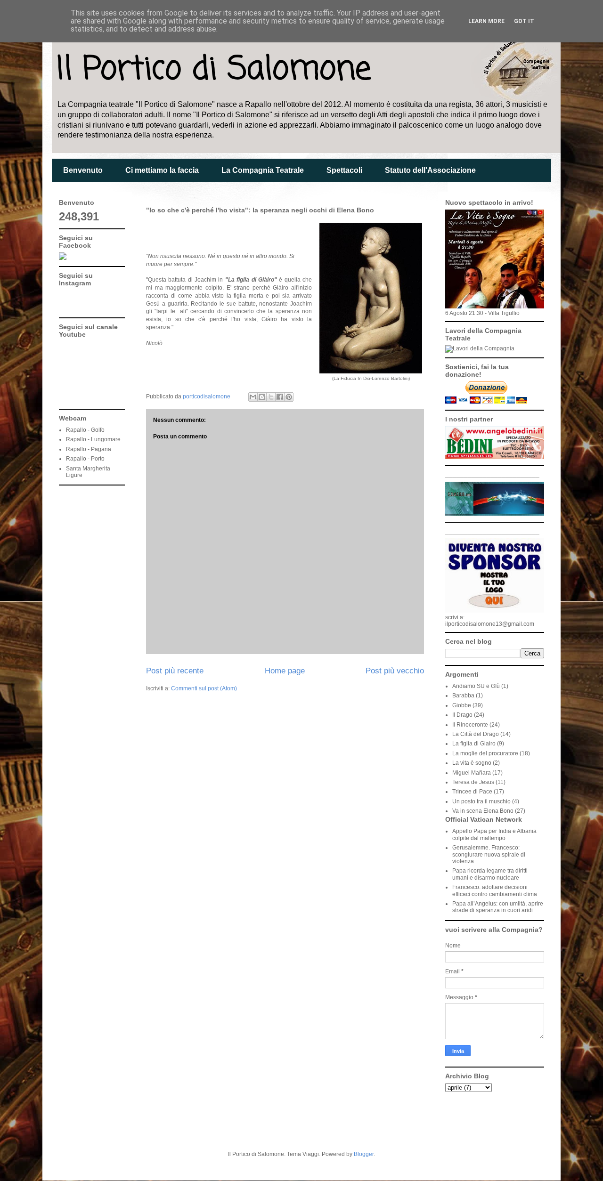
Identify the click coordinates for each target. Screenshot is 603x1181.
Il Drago (462, 715)
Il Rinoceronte (470, 724)
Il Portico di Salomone (214, 70)
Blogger (364, 1154)
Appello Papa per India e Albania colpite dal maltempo (494, 834)
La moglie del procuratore (485, 753)
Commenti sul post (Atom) (204, 688)
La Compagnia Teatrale (262, 170)
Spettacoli (344, 170)
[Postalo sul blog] (262, 397)
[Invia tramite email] (253, 397)
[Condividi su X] (271, 397)
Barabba (463, 695)
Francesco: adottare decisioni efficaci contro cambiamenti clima (494, 890)
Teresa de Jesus (473, 782)
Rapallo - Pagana (88, 449)
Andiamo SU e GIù (476, 686)
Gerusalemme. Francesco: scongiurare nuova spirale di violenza (488, 854)
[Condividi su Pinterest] (288, 397)
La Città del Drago (475, 734)
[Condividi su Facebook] (280, 397)
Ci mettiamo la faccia (162, 170)
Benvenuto (83, 170)
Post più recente (175, 670)
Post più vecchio (395, 670)
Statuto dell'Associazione (430, 170)
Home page (285, 670)
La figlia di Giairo (474, 743)
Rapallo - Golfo (85, 430)
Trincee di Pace (472, 791)
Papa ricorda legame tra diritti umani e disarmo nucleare (490, 874)
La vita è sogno (471, 763)
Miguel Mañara (471, 772)
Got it (524, 21)
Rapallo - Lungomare (93, 439)
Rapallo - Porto (85, 458)
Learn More (486, 21)
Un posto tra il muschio (481, 801)
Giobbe (461, 705)
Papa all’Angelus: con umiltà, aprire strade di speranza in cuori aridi (497, 907)
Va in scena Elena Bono (482, 811)
